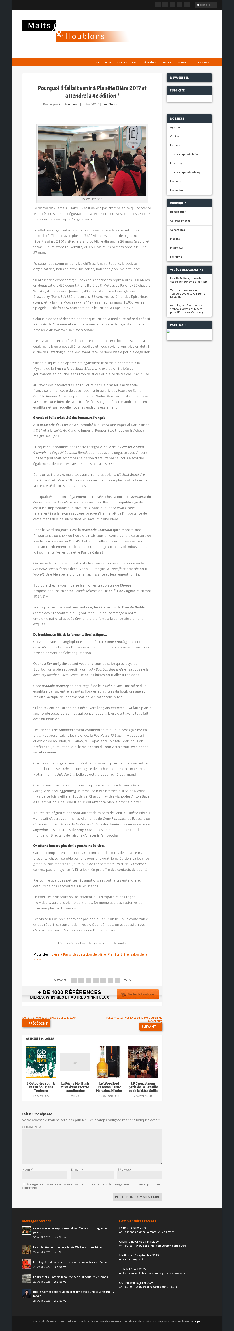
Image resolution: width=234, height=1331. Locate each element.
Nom (27, 1169)
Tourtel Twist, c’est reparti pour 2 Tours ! (150, 1287)
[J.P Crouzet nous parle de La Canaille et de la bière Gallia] (143, 1062)
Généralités (149, 62)
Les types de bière (187, 154)
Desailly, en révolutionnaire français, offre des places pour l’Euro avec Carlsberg (187, 309)
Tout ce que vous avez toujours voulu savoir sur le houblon (187, 294)
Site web (124, 1169)
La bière (118, 53)
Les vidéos (177, 53)
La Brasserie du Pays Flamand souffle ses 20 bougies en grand (70, 1230)
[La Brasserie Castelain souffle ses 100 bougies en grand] (26, 1278)
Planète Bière (118, 954)
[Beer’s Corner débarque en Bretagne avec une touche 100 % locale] (26, 1293)
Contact (175, 136)
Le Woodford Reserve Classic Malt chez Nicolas (109, 1087)
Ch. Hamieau (69, 104)
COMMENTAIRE (34, 1127)
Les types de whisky (188, 172)
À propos (100, 53)
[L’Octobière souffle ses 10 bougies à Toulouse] (41, 1062)
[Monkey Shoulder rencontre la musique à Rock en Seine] (26, 1264)
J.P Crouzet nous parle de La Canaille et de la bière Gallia (143, 1087)
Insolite (167, 62)
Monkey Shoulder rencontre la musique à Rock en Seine (70, 1262)
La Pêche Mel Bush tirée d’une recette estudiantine (75, 1087)
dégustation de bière (89, 954)
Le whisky (138, 53)
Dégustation (103, 62)
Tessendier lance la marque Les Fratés (149, 1232)
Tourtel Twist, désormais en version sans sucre (154, 1245)
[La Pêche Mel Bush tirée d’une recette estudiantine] (75, 1062)
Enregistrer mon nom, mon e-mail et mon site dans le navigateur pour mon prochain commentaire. (91, 1186)
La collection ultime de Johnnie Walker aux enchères (68, 1247)
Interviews (184, 62)
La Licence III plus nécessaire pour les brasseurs (155, 1273)
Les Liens (195, 53)
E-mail (77, 1169)
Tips (197, 1321)
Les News (202, 62)
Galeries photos (126, 62)
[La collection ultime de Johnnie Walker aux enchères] (26, 1249)
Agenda (159, 53)
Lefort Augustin (133, 1259)
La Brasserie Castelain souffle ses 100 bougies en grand (70, 1277)
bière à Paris (61, 954)
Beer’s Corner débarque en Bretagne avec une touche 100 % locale (73, 1294)
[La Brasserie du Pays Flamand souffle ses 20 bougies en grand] (26, 1230)
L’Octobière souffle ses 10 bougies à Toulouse (41, 1087)
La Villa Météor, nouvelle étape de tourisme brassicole (188, 280)
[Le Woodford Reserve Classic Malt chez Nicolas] (109, 1062)
